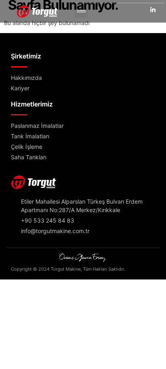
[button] (81, 11)
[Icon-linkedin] (153, 9)
